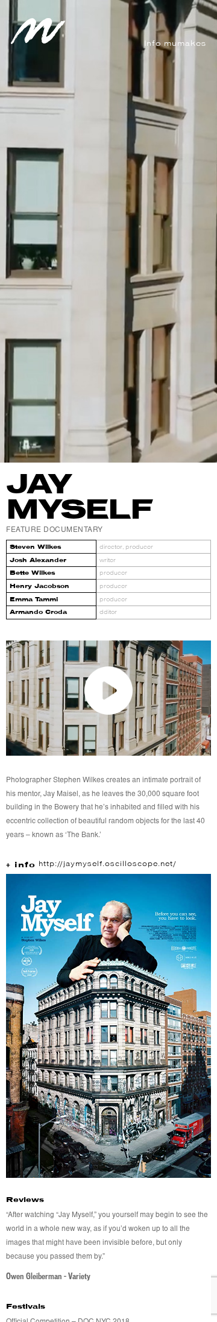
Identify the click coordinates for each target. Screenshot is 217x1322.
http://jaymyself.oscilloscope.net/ (108, 864)
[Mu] (38, 41)
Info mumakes (175, 43)
